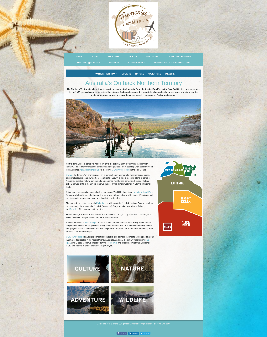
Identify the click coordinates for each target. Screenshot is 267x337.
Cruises (94, 56)
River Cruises (113, 56)
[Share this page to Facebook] (122, 333)
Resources (114, 62)
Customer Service (136, 62)
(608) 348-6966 (163, 324)
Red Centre (112, 243)
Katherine (100, 203)
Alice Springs (91, 222)
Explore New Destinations (179, 56)
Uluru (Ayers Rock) (121, 170)
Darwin (69, 175)
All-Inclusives (152, 56)
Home (79, 56)
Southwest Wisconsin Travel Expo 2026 (172, 62)
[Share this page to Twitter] (145, 333)
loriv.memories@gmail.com (139, 324)
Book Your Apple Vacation (88, 62)
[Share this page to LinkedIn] (133, 333)
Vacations (132, 56)
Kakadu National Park (89, 170)
